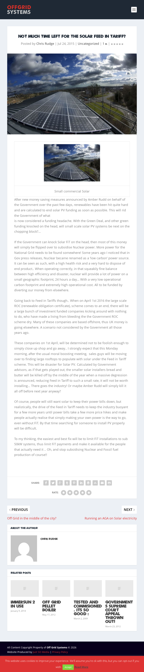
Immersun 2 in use (23, 603)
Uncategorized (88, 43)
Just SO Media (41, 652)
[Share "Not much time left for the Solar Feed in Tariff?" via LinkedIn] (81, 482)
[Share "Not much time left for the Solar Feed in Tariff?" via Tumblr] (67, 482)
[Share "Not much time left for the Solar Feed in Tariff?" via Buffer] (88, 482)
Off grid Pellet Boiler (51, 605)
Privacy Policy (60, 652)
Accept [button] (68, 667)
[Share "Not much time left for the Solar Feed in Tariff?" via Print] (109, 482)
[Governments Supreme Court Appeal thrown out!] (119, 588)
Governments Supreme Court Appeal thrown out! (119, 611)
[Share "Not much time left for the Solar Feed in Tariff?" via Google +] (60, 482)
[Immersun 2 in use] (25, 588)
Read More (81, 667)
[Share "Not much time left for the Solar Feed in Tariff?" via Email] (102, 482)
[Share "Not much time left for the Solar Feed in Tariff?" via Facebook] (46, 482)
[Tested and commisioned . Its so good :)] (88, 588)
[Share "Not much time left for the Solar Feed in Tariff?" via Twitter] (53, 482)
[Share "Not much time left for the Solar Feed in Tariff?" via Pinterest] (74, 482)
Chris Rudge (45, 43)
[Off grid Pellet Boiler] (56, 588)
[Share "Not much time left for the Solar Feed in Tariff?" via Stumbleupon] (95, 482)
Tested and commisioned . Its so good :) (88, 607)
